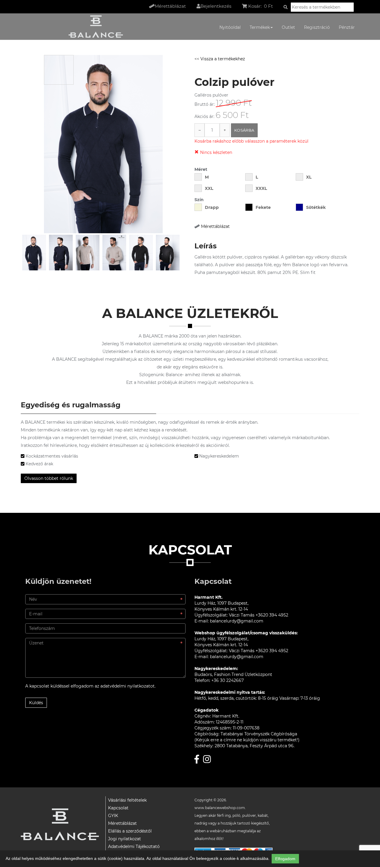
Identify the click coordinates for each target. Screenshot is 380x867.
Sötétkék (316, 207)
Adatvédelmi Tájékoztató (134, 846)
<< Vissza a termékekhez (219, 59)
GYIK (113, 815)
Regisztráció (317, 27)
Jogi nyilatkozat (124, 838)
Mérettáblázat (215, 226)
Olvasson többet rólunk (48, 478)
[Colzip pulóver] (34, 252)
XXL (209, 188)
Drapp (212, 207)
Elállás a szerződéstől (130, 831)
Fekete (263, 207)
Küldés (36, 702)
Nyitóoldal (230, 27)
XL (308, 177)
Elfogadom (285, 858)
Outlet (288, 27)
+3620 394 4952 (272, 615)
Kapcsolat (118, 808)
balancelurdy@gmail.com (236, 621)
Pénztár (347, 27)
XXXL (261, 188)
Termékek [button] (260, 27)
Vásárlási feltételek (127, 800)
